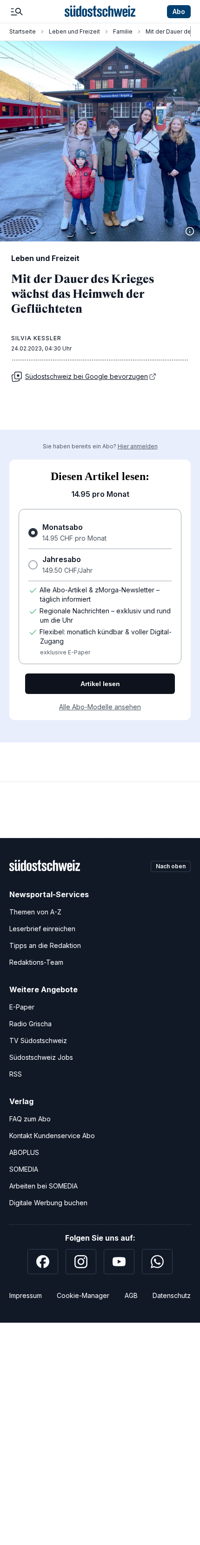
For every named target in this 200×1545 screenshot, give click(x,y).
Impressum (25, 1295)
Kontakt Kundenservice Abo (52, 1136)
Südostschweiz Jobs (41, 1057)
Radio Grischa (30, 1024)
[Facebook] (42, 1261)
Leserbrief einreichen (42, 929)
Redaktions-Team (36, 962)
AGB (131, 1295)
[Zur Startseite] (100, 12)
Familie (123, 31)
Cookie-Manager (83, 1295)
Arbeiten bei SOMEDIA (43, 1186)
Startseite (22, 31)
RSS (15, 1074)
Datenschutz (172, 1295)
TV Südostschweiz (38, 1040)
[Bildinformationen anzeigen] (189, 231)
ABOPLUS (24, 1152)
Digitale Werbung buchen (48, 1203)
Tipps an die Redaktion (45, 945)
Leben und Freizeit (74, 31)
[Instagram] (81, 1261)
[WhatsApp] (157, 1261)
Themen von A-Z (35, 912)
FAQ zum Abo (30, 1119)
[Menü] (16, 11)
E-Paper (21, 1007)
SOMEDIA (23, 1169)
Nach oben (171, 866)
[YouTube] (119, 1261)
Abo (179, 11)
